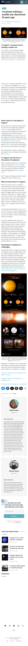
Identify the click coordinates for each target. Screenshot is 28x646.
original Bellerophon (20, 135)
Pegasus (20, 85)
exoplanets (17, 165)
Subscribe (21, 2)
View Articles (14, 412)
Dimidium (7, 144)
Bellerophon (4, 129)
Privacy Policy (18, 522)
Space (4, 8)
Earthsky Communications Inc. (15, 637)
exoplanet (14, 241)
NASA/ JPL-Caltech (16, 360)
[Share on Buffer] (16, 388)
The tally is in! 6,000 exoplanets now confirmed (13, 384)
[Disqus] (14, 598)
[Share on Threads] (12, 388)
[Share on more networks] (21, 388)
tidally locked (22, 209)
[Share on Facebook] (7, 388)
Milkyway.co (16, 638)
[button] (25, 2)
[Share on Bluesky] (3, 388)
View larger (3, 357)
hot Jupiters (6, 154)
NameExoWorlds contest (11, 141)
